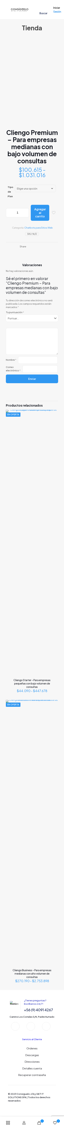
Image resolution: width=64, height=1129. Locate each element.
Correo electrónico (13, 369)
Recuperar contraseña (32, 1075)
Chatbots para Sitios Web (38, 227)
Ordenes (32, 1048)
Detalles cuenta (32, 1068)
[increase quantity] (25, 213)
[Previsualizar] (54, 424)
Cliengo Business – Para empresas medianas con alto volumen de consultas (32, 973)
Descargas (32, 1055)
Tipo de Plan (10, 192)
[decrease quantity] (10, 213)
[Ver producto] (54, 414)
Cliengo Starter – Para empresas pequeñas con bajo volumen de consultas (32, 683)
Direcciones (32, 1061)
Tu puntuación (15, 312)
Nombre (11, 359)
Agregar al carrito (40, 212)
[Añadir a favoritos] (54, 419)
